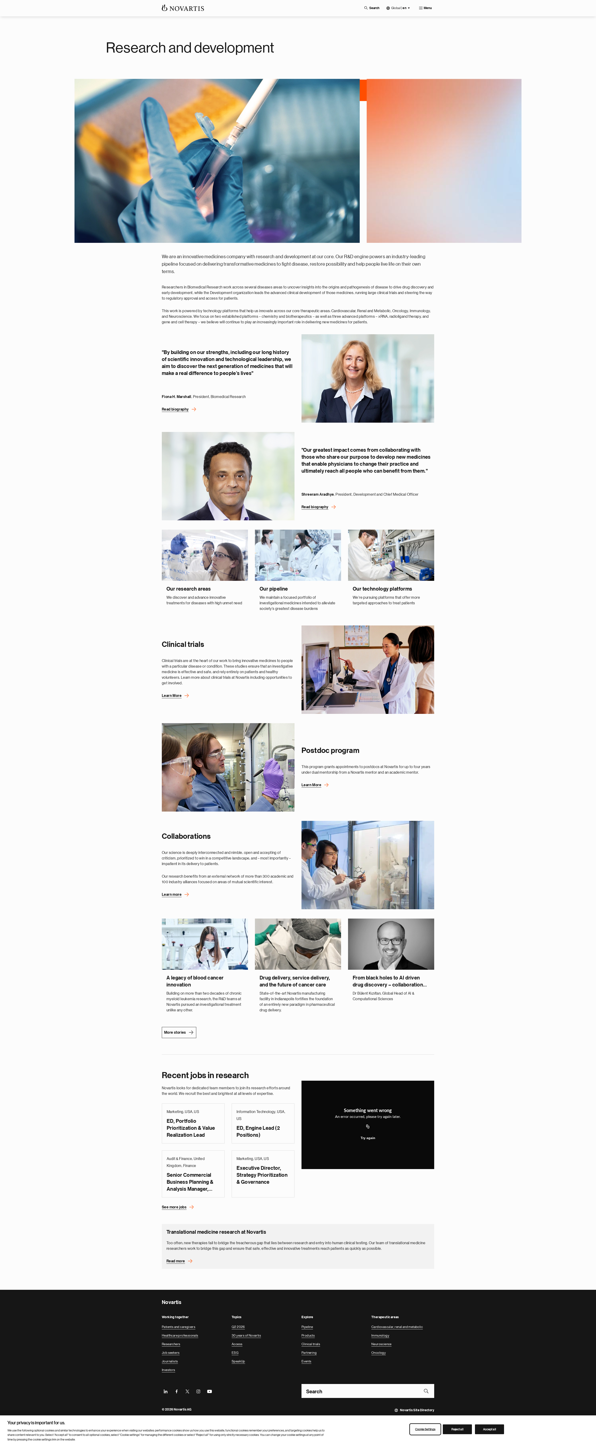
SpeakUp (238, 1360)
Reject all (457, 1429)
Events (306, 1360)
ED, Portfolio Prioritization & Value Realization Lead (191, 1127)
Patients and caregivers (178, 1326)
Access (237, 1343)
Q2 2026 (238, 1326)
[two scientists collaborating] (367, 864)
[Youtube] (209, 1390)
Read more (175, 1260)
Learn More (172, 695)
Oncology (378, 1352)
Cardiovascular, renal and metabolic (397, 1326)
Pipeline (307, 1326)
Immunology (380, 1335)
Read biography (175, 409)
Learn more (172, 894)
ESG (235, 1352)
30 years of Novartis (246, 1335)
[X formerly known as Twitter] (187, 1390)
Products (308, 1335)
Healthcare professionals (180, 1335)
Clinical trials (310, 1343)
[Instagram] (198, 1390)
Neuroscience (381, 1343)
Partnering (309, 1352)
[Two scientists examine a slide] (228, 766)
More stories (175, 1032)
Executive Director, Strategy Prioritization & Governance (262, 1174)
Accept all (489, 1429)
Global (398, 8)
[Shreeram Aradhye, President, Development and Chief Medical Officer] (228, 475)
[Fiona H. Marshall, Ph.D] (367, 378)
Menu (428, 8)
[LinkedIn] (165, 1390)
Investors (168, 1369)
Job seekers (170, 1352)
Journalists (170, 1360)
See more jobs (174, 1206)
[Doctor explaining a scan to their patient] (367, 669)
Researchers (171, 1343)
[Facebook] (176, 1390)
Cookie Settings (425, 1429)
